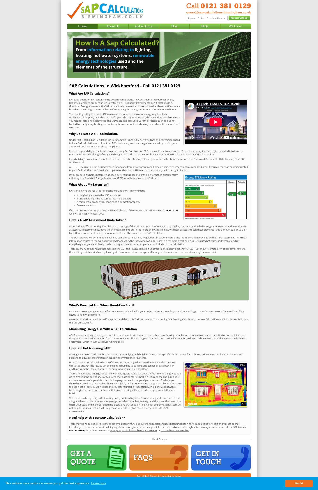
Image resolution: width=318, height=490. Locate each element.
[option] (159, 55)
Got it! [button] (299, 483)
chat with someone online (175, 430)
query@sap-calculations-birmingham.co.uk (133, 430)
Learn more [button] (98, 483)
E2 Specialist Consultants (161, 475)
